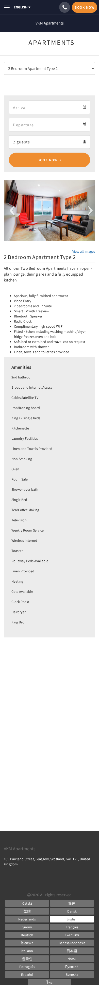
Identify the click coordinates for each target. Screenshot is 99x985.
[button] (11, 210)
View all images (83, 251)
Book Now (47, 160)
